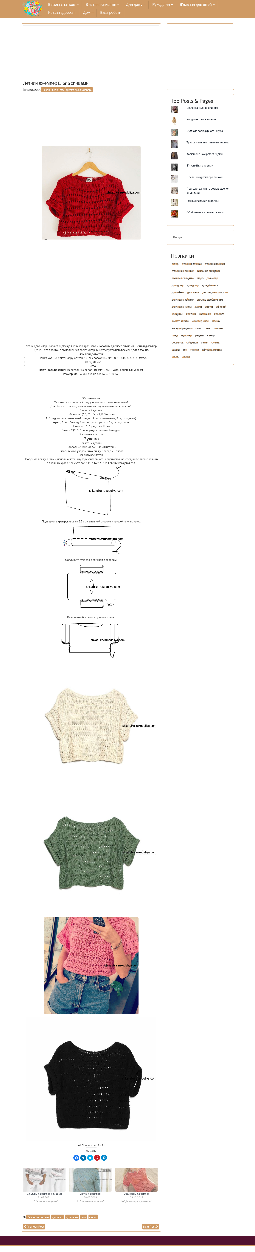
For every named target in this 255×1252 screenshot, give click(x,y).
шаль (175, 356)
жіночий (221, 306)
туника (194, 349)
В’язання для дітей (196, 4)
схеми (175, 349)
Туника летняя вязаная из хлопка (207, 142)
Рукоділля (161, 4)
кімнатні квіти (180, 320)
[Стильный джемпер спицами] (44, 1180)
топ (185, 349)
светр (210, 335)
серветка (177, 342)
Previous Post (35, 1226)
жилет (209, 306)
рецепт (199, 335)
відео (200, 278)
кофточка (205, 313)
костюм (191, 313)
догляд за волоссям (215, 292)
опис (84, 1217)
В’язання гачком (62, 4)
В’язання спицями (100, 4)
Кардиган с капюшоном (201, 119)
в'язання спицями (38, 1217)
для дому (178, 285)
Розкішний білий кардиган (202, 200)
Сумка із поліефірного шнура (204, 130)
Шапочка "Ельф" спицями (202, 107)
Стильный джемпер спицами (44, 1193)
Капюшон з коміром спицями (204, 154)
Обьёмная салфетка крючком (205, 212)
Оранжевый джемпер (137, 1193)
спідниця (192, 342)
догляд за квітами (183, 299)
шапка (186, 356)
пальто (218, 328)
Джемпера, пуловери (79, 89)
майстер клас (200, 320)
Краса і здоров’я (62, 12)
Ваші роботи (110, 12)
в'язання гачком (191, 263)
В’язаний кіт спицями (199, 165)
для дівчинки (210, 285)
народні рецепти (182, 328)
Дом (86, 12)
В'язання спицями (53, 89)
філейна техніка (212, 349)
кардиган (177, 313)
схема (93, 1217)
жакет (198, 306)
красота (219, 313)
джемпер (57, 1217)
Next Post (149, 1226)
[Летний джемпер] (90, 1180)
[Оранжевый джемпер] (136, 1180)
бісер (175, 263)
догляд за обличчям (210, 299)
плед (175, 335)
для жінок (72, 1217)
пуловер (186, 335)
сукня (204, 342)
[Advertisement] (91, 54)
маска (216, 320)
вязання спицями (182, 278)
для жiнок (178, 292)
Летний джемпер (90, 1193)
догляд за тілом (181, 306)
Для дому (134, 4)
